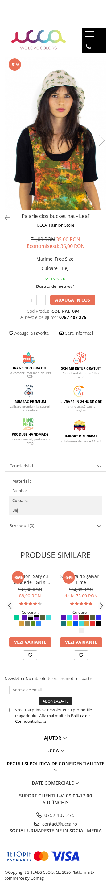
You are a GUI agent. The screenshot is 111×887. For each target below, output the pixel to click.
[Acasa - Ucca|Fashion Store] (38, 40)
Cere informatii (78, 333)
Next (101, 140)
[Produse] (90, 35)
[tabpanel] (55, 134)
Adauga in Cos (72, 300)
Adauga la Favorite (31, 333)
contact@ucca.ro (59, 824)
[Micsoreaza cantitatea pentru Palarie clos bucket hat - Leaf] (22, 300)
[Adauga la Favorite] (30, 655)
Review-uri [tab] (22, 525)
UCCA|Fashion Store (55, 225)
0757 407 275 (59, 815)
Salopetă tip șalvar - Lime (80, 579)
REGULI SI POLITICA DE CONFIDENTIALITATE (55, 763)
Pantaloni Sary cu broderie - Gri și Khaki (30, 579)
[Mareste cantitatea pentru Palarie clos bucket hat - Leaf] (41, 300)
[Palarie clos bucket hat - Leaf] (55, 134)
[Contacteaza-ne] (89, 46)
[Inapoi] (4, 218)
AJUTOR (53, 738)
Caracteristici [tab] (21, 465)
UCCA (53, 750)
